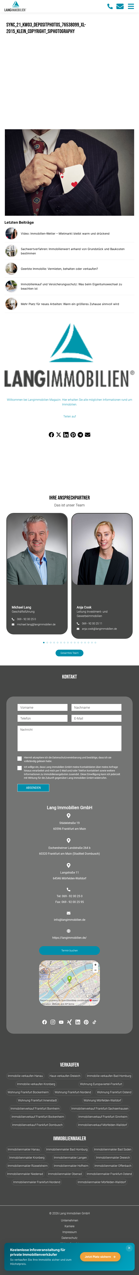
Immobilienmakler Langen (70, 1157)
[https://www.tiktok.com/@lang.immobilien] (94, 1023)
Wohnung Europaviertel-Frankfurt (101, 1084)
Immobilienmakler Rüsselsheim (28, 1166)
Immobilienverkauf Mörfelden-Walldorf (102, 1125)
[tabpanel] (37, 574)
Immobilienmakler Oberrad (65, 1174)
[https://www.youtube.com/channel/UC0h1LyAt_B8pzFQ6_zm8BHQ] (61, 1023)
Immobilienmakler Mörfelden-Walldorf (102, 1182)
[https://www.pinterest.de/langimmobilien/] (86, 1023)
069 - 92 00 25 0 (26, 619)
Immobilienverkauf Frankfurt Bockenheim (38, 1116)
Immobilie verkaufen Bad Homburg (109, 1076)
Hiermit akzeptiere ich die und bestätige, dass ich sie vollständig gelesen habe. (67, 759)
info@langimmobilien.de (69, 919)
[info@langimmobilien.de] (121, 6)
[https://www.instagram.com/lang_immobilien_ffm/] (52, 1022)
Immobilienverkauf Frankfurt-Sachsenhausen (100, 1108)
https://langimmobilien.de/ (69, 937)
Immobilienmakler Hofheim (71, 1166)
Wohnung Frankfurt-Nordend (73, 1092)
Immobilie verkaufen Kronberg (36, 1084)
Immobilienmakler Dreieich (113, 1157)
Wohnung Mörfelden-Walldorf (102, 1100)
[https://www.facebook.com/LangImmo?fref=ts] (44, 1023)
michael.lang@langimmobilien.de (36, 624)
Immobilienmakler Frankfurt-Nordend (36, 1182)
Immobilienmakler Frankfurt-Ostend (109, 1174)
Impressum (69, 1232)
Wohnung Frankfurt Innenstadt (37, 1100)
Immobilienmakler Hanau (24, 1149)
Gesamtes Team (69, 652)
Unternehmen (69, 1220)
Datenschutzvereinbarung (66, 757)
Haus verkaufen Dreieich (65, 1076)
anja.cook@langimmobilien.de (99, 628)
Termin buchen (69, 950)
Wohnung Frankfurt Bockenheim (28, 1092)
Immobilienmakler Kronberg (27, 1157)
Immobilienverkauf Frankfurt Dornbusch (37, 1125)
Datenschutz (69, 1238)
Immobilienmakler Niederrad (25, 1174)
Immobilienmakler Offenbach (112, 1166)
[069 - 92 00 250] (111, 6)
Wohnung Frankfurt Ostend (114, 1092)
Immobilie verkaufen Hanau (25, 1076)
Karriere (69, 1226)
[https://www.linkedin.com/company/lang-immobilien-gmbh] (77, 1022)
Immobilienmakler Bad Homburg (67, 1149)
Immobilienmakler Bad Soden (112, 1149)
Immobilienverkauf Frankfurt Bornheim (35, 1108)
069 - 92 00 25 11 (92, 623)
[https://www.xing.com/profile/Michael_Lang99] (69, 1023)
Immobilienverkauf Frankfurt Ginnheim (102, 1116)
